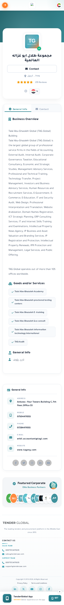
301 (13, 496)
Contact (34, 68)
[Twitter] (23, 589)
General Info (19, 109)
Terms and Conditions (39, 583)
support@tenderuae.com (16, 567)
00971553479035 (12, 550)
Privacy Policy (22, 583)
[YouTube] (32, 589)
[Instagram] (40, 589)
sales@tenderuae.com (15, 554)
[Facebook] (49, 589)
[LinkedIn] (15, 589)
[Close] (60, 592)
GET (56, 598)
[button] (59, 5)
